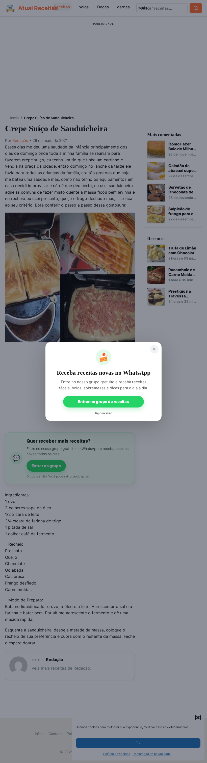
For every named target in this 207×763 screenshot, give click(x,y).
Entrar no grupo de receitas (103, 401)
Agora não (104, 413)
